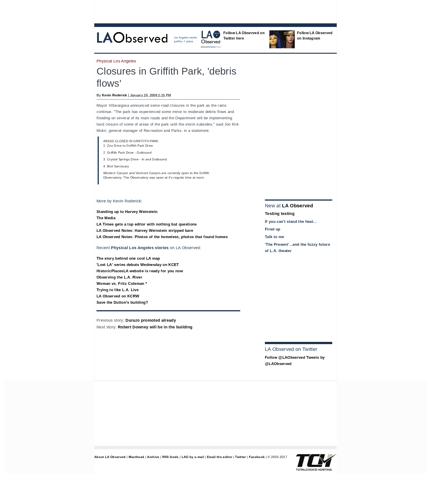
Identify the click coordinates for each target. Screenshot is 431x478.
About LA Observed (110, 457)
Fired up (272, 229)
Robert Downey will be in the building (155, 327)
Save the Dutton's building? (122, 302)
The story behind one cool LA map (128, 258)
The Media (106, 218)
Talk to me (274, 237)
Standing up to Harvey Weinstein (127, 212)
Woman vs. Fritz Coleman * (122, 283)
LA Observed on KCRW (118, 296)
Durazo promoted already (150, 320)
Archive (153, 457)
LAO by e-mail (193, 457)
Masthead (136, 457)
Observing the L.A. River (119, 277)
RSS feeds (170, 457)
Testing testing (280, 213)
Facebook (257, 457)
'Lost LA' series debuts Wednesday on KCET (138, 265)
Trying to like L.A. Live (118, 290)
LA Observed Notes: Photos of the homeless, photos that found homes (162, 237)
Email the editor (219, 457)
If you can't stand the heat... (291, 221)
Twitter (240, 457)
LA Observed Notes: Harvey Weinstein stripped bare (145, 230)
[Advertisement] (203, 11)
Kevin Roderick (114, 95)
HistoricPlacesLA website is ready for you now (140, 271)
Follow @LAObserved (285, 357)
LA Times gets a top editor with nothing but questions (147, 224)
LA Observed (297, 205)
